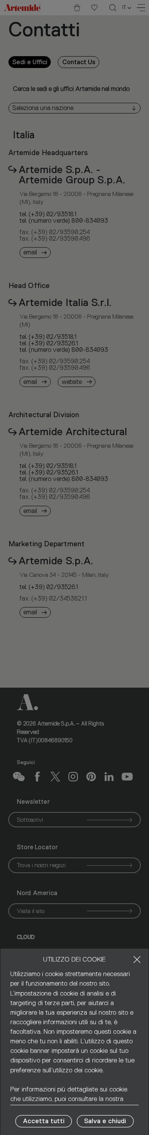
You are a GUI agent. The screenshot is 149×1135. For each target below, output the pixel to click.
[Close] (137, 959)
